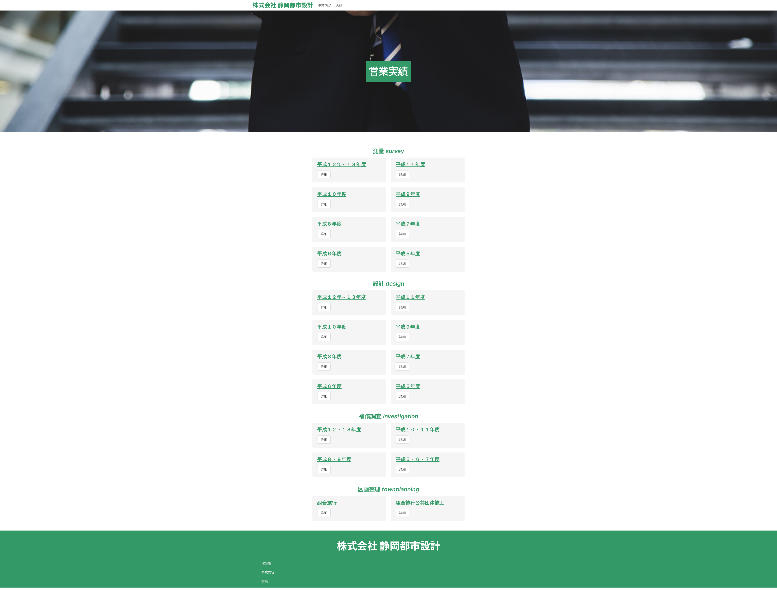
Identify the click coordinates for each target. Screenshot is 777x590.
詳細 (324, 174)
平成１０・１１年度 (417, 429)
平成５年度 (408, 253)
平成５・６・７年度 (417, 459)
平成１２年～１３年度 (341, 164)
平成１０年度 (331, 194)
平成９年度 (408, 194)
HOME (266, 563)
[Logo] (283, 5)
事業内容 (324, 5)
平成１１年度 (410, 164)
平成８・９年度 (334, 459)
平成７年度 (408, 224)
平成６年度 (329, 253)
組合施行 (327, 503)
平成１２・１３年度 (339, 429)
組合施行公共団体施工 (420, 503)
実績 (339, 5)
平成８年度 (329, 224)
